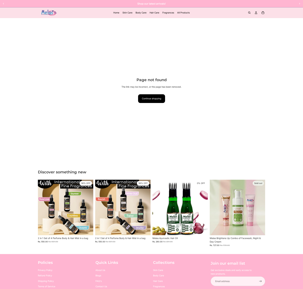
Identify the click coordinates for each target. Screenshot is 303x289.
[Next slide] (299, 3)
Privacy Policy (45, 270)
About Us (100, 270)
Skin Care (158, 270)
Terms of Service (46, 286)
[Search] (249, 12)
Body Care (158, 275)
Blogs (98, 275)
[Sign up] (260, 281)
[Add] (88, 230)
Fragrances (159, 286)
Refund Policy (45, 275)
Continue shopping (151, 98)
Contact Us (101, 286)
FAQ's (98, 281)
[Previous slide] (3, 3)
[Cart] (262, 12)
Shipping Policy (46, 281)
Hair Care (158, 281)
